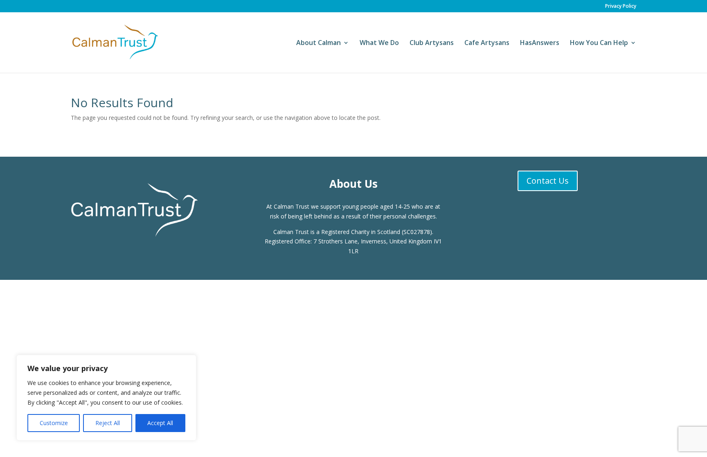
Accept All (160, 423)
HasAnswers (539, 43)
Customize (54, 423)
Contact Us (548, 180)
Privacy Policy (620, 6)
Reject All (107, 423)
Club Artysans (432, 43)
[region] (106, 398)
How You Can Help (599, 43)
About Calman (318, 43)
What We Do (379, 43)
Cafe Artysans (486, 43)
